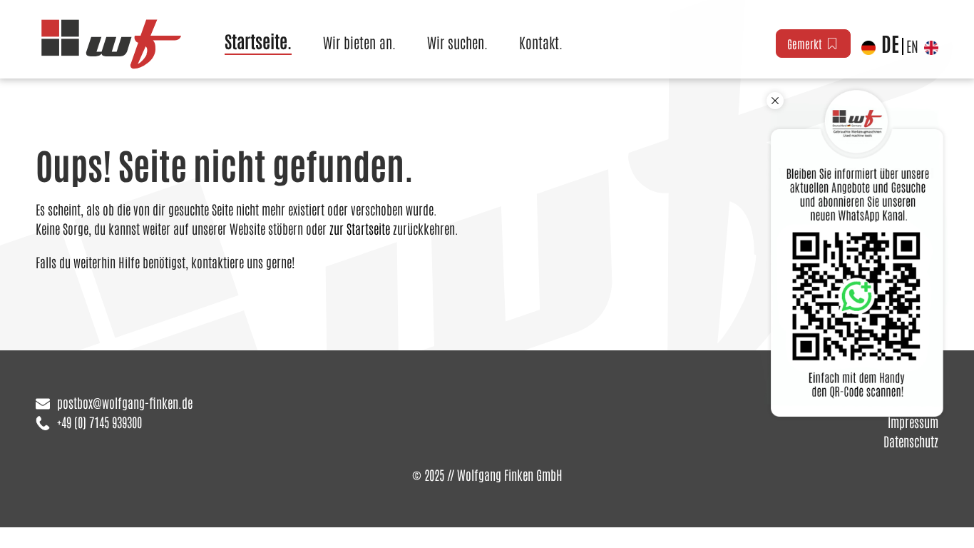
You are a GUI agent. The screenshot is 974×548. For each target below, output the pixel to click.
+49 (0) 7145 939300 (99, 421)
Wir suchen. (457, 42)
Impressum (913, 421)
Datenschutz (910, 441)
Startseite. (258, 40)
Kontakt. (541, 42)
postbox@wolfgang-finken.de (125, 402)
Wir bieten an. (359, 42)
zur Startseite (359, 228)
